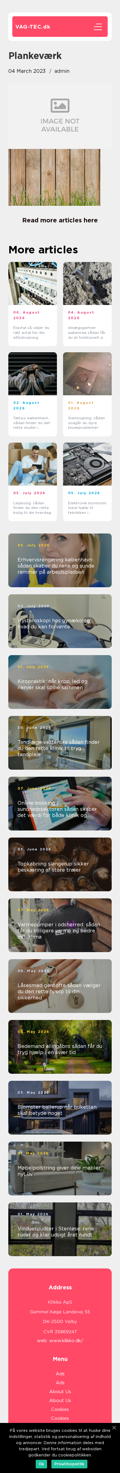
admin (62, 71)
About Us (60, 1391)
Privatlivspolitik (69, 1464)
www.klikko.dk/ (66, 1340)
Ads (60, 1374)
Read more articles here (60, 220)
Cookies (60, 1409)
